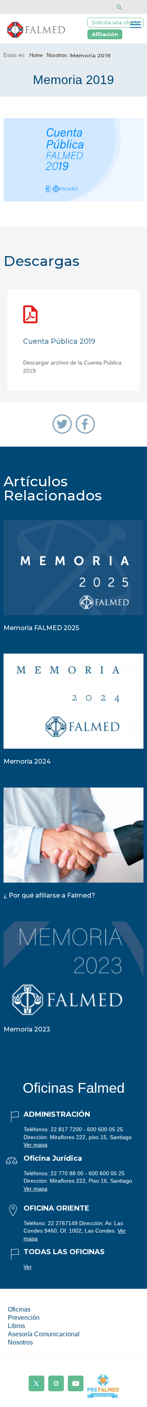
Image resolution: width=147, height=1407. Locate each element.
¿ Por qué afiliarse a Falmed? (49, 895)
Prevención (24, 1317)
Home (36, 55)
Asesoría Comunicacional (44, 1334)
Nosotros (57, 55)
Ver (28, 1267)
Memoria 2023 (27, 1029)
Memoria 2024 (27, 761)
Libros (16, 1326)
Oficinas (19, 1309)
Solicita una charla (115, 22)
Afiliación (105, 34)
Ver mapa (35, 1144)
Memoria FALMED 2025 (41, 628)
